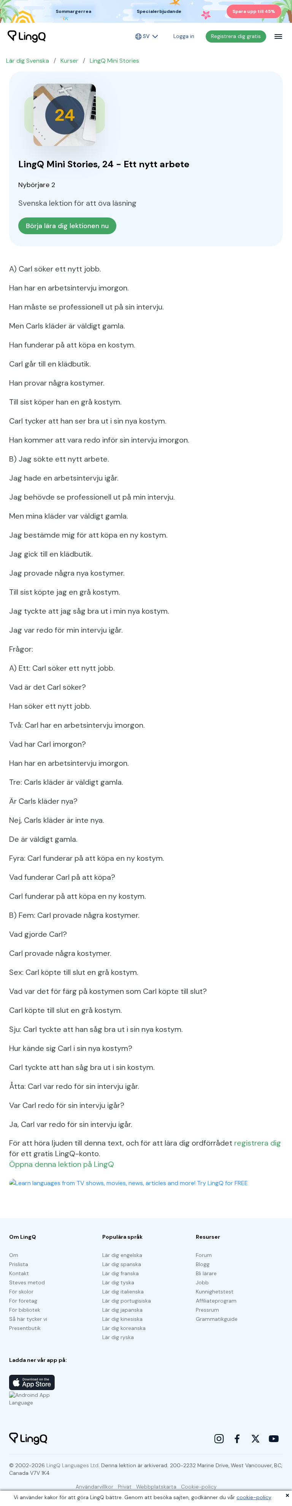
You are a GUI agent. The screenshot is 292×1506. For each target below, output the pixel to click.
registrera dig (257, 1143)
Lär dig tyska (118, 1282)
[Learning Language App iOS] (32, 1382)
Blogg (202, 1264)
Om (13, 1255)
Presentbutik (25, 1328)
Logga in (183, 36)
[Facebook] (237, 1439)
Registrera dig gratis (236, 36)
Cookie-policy (199, 1486)
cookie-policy (253, 1497)
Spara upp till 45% (254, 11)
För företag (23, 1300)
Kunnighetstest (214, 1291)
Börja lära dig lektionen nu (67, 225)
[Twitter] (255, 1439)
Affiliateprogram (216, 1300)
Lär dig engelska (122, 1255)
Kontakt (19, 1273)
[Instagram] (219, 1439)
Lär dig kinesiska (122, 1319)
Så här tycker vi (28, 1319)
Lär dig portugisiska (126, 1300)
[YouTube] (274, 1439)
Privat (125, 1486)
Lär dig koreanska (124, 1328)
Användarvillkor (94, 1486)
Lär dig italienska (123, 1291)
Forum (204, 1255)
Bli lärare (206, 1273)
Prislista (18, 1264)
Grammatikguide (217, 1319)
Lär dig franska (120, 1273)
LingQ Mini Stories (114, 61)
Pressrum (207, 1309)
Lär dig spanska (121, 1264)
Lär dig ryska (118, 1337)
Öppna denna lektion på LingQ (61, 1164)
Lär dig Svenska (27, 61)
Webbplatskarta (156, 1486)
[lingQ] (27, 36)
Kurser (69, 61)
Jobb (202, 1282)
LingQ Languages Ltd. (73, 1465)
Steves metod (27, 1282)
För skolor (21, 1291)
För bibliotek (24, 1309)
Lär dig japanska (122, 1309)
